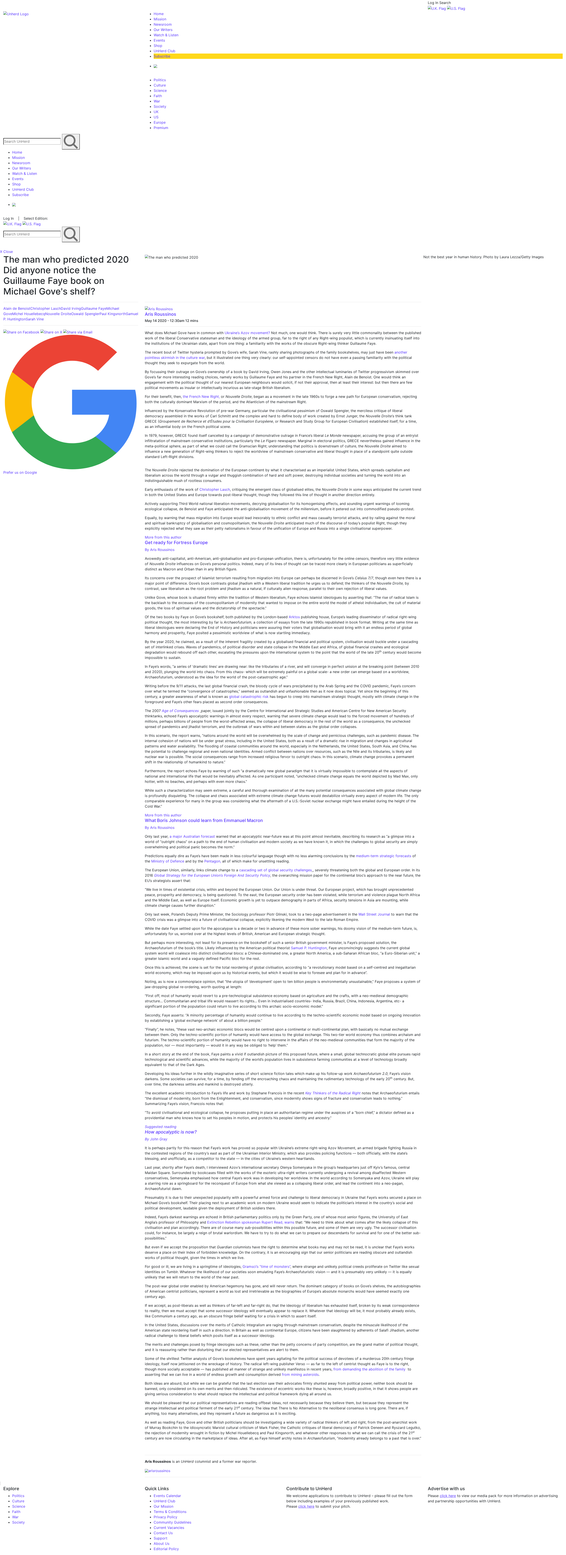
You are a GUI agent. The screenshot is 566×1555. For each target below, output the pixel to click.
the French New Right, (202, 396)
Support (160, 1538)
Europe (160, 122)
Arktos (294, 617)
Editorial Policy (166, 1549)
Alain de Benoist (16, 308)
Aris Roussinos (160, 314)
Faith (158, 96)
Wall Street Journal (374, 914)
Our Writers (163, 29)
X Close (6, 251)
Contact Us (163, 1533)
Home (159, 14)
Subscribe (162, 56)
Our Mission (163, 1506)
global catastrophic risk (249, 696)
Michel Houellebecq (28, 314)
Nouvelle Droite (58, 314)
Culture (160, 85)
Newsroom (163, 24)
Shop (158, 45)
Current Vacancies (169, 1527)
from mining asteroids (300, 1374)
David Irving (71, 308)
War (157, 101)
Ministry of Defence (167, 861)
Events (159, 40)
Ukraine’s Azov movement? (247, 333)
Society (160, 106)
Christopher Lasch (45, 308)
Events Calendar (167, 1495)
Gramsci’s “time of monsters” (266, 1266)
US (156, 117)
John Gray (156, 1139)
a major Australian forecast (192, 836)
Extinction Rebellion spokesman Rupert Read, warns (250, 1222)
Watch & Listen (166, 35)
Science (160, 90)
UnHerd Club (164, 51)
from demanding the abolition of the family (369, 1369)
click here (306, 1506)
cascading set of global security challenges (275, 870)
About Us (161, 1543)
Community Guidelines (172, 1522)
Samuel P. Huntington (309, 948)
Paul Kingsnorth (112, 314)
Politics (160, 80)
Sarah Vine (35, 319)
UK (156, 112)
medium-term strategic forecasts (383, 856)
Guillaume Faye (93, 308)
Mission (160, 19)
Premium (161, 127)
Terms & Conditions (170, 1511)
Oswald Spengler (85, 314)
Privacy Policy (165, 1517)
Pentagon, (212, 861)
